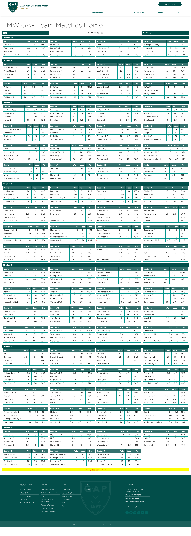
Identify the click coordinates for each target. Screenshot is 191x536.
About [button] (161, 12)
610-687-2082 (134, 498)
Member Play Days (68, 493)
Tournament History (48, 511)
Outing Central (67, 496)
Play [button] (118, 12)
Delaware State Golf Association (48, 500)
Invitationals (66, 499)
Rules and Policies (47, 505)
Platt (180, 12)
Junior (64, 503)
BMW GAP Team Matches (50, 493)
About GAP (24, 493)
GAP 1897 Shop (25, 490)
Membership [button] (97, 12)
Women (64, 506)
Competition (47, 485)
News (85, 485)
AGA (42, 496)
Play (64, 485)
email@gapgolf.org (137, 501)
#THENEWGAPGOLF (27, 503)
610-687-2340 (136, 495)
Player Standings (47, 508)
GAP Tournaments (47, 490)
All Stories (86, 490)
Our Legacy (24, 499)
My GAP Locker (25, 496)
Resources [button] (139, 12)
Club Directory (67, 490)
